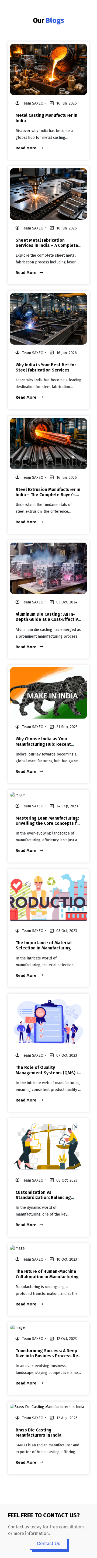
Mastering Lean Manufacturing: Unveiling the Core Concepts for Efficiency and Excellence (48, 823)
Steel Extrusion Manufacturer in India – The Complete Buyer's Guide (48, 494)
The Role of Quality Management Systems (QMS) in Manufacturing (48, 1072)
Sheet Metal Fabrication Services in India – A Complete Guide (47, 245)
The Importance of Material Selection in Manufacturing (44, 945)
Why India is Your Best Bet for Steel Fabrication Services (46, 367)
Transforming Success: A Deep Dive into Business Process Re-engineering (48, 1356)
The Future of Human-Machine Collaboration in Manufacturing (47, 1274)
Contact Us (48, 1543)
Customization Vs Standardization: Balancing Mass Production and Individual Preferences (48, 1200)
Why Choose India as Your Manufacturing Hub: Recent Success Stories (43, 744)
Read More (26, 148)
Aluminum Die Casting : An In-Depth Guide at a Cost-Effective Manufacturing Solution (48, 619)
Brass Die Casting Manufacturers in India (38, 1432)
